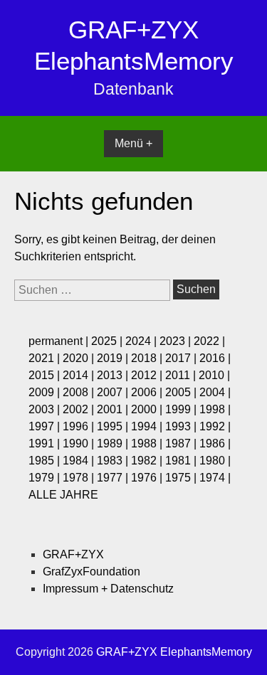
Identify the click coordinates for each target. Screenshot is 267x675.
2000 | (148, 409)
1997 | (45, 426)
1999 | (182, 409)
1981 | (182, 461)
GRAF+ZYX (73, 554)
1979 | (45, 478)
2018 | (148, 358)
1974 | (215, 478)
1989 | (114, 443)
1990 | (80, 443)
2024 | (142, 341)
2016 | (215, 358)
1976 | (148, 478)
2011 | (182, 375)
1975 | (182, 478)
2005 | (182, 392)
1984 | (80, 461)
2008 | (80, 392)
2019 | (114, 358)
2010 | (214, 375)
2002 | (80, 409)
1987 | (182, 443)
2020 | (80, 358)
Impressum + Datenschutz (108, 589)
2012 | (148, 375)
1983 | (114, 461)
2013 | (114, 375)
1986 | (215, 443)
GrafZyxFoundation (91, 571)
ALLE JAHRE (63, 495)
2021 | (45, 358)
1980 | (215, 461)
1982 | (148, 461)
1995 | (114, 426)
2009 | (45, 392)
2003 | (45, 409)
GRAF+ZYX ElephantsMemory (174, 652)
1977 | (114, 478)
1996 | (80, 426)
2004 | (215, 392)
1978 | (80, 478)
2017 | (182, 358)
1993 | (182, 426)
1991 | (45, 443)
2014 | (80, 375)
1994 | (148, 426)
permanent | (59, 341)
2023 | (176, 341)
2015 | (45, 375)
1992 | (215, 426)
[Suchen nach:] (93, 290)
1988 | (148, 443)
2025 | (108, 341)
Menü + (133, 143)
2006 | (148, 392)
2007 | (114, 392)
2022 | (209, 341)
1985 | (45, 461)
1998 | (215, 409)
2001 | (114, 409)
